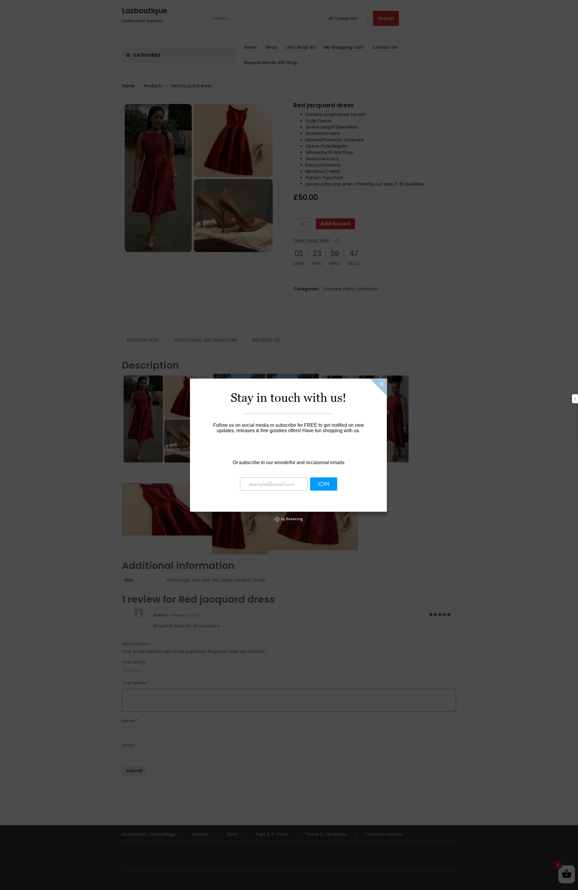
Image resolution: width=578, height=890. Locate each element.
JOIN (323, 484)
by (291, 518)
